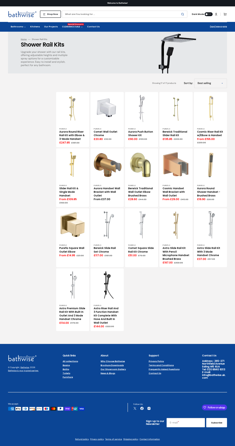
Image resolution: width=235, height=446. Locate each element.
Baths (66, 369)
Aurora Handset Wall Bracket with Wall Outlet (107, 192)
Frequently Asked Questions (164, 369)
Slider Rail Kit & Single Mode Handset (68, 192)
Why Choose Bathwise (113, 361)
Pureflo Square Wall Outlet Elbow (71, 249)
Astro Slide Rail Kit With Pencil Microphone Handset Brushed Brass (176, 253)
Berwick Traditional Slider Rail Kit (175, 133)
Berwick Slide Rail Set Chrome (105, 249)
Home (24, 39)
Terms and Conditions (161, 365)
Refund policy (82, 439)
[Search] (183, 14)
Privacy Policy (156, 361)
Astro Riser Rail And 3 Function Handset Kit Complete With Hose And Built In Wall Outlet (106, 315)
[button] (216, 14)
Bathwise (24, 367)
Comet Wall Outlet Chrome (105, 133)
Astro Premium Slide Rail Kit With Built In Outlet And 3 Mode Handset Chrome (72, 314)
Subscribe (216, 422)
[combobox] (124, 14)
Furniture (68, 377)
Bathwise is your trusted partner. (23, 370)
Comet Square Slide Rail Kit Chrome (141, 249)
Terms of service (113, 439)
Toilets (66, 373)
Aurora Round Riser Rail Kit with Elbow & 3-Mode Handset (72, 135)
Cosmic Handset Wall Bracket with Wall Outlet (174, 192)
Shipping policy (130, 439)
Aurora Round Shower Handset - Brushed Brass (208, 192)
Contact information (150, 439)
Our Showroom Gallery (113, 369)
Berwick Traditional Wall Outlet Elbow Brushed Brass (140, 192)
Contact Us (155, 373)
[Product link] (72, 119)
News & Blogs (108, 373)
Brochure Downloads (112, 365)
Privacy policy (97, 439)
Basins (66, 365)
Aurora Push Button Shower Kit (140, 133)
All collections (70, 361)
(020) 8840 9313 (218, 26)
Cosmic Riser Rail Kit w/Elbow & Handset (210, 133)
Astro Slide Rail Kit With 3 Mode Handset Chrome (208, 251)
